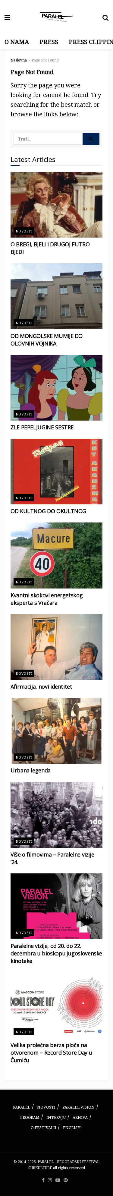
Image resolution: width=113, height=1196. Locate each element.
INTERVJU (56, 1117)
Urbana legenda (31, 770)
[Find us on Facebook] (43, 1180)
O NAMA (17, 42)
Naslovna (19, 60)
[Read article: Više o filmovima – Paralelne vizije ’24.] (56, 814)
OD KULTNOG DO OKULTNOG (48, 511)
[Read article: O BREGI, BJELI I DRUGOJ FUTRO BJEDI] (56, 205)
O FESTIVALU (43, 1127)
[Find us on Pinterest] (66, 1180)
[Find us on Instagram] (50, 1180)
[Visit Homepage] (56, 17)
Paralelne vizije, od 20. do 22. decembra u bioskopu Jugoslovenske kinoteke (56, 953)
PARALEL (21, 1107)
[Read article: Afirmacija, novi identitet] (56, 647)
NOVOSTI (46, 1107)
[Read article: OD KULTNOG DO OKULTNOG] (56, 471)
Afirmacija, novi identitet (41, 686)
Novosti (24, 231)
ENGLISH (72, 1127)
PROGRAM (29, 1117)
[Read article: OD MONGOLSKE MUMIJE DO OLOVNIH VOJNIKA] (56, 296)
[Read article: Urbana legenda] (56, 731)
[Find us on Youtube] (57, 1180)
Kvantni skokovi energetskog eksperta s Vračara (47, 599)
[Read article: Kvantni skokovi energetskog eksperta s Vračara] (56, 555)
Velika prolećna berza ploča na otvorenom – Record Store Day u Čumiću (51, 1052)
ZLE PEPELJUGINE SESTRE (42, 427)
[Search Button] (105, 17)
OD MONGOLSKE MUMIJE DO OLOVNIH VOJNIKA (47, 339)
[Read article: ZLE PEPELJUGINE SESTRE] (56, 388)
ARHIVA (80, 1117)
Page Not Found (45, 60)
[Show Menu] (7, 17)
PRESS (48, 42)
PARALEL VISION (78, 1107)
